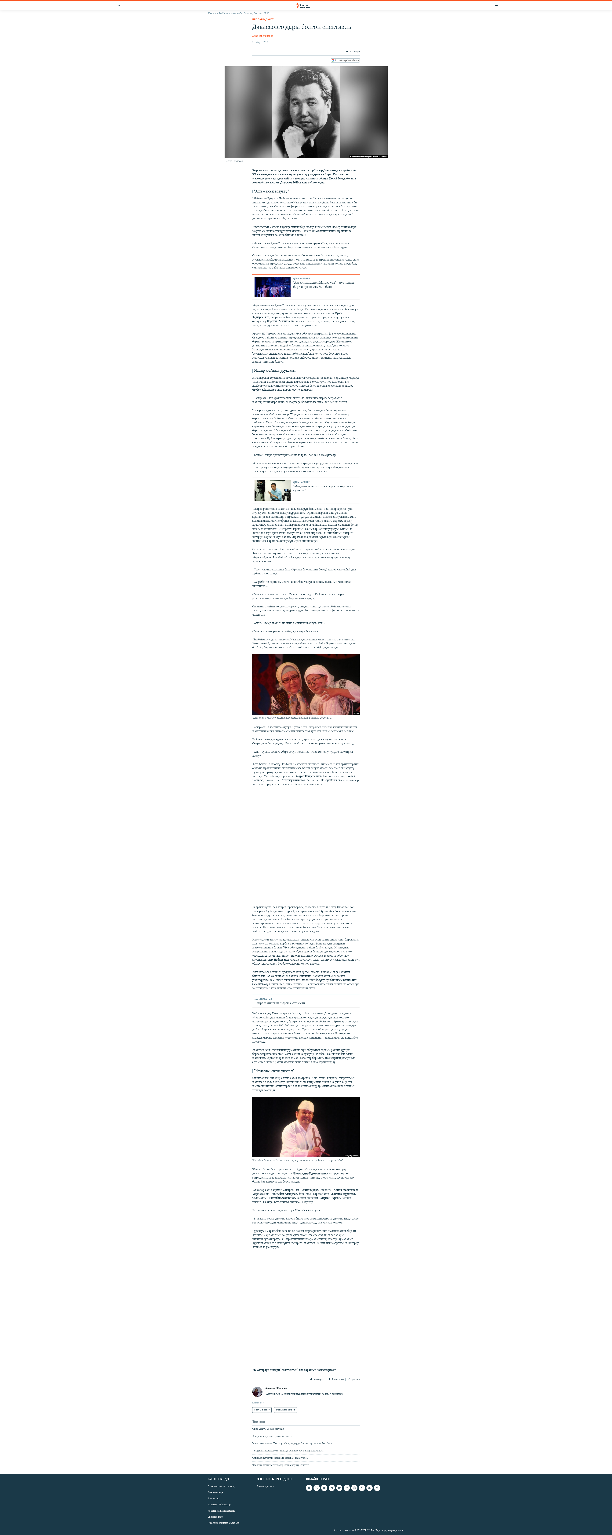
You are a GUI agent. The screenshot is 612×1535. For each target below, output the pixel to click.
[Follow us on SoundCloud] (347, 1488)
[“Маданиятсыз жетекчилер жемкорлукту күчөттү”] (273, 490)
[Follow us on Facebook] (309, 1488)
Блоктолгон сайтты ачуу (221, 1486)
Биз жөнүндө (215, 1492)
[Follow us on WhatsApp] (362, 1488)
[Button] (353, 51)
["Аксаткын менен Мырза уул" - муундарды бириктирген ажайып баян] (273, 287)
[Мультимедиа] (496, 5)
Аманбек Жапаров (262, 36)
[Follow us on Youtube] (324, 1488)
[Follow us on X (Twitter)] (316, 1488)
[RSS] (369, 1488)
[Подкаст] (377, 1488)
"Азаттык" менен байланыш (223, 1523)
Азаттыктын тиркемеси (221, 1510)
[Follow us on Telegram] (332, 1488)
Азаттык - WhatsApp (219, 1504)
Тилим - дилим (265, 1486)
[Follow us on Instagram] (354, 1488)
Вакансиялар (215, 1517)
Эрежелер (213, 1498)
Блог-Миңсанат (263, 19)
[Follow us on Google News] (339, 1488)
